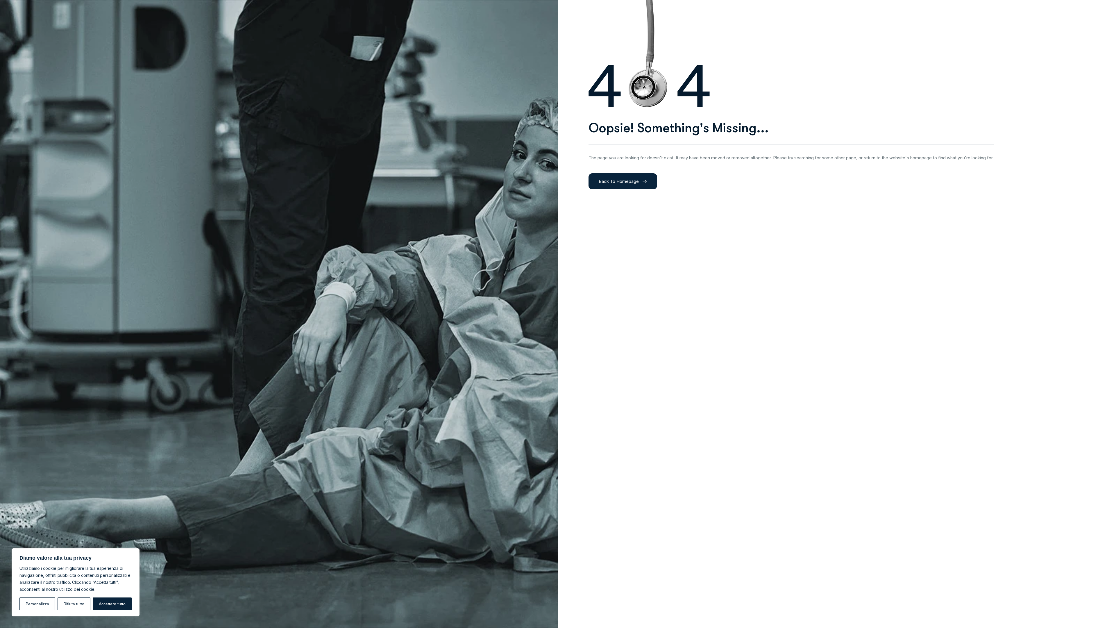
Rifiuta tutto (73, 604)
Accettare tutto (112, 604)
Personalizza (37, 604)
